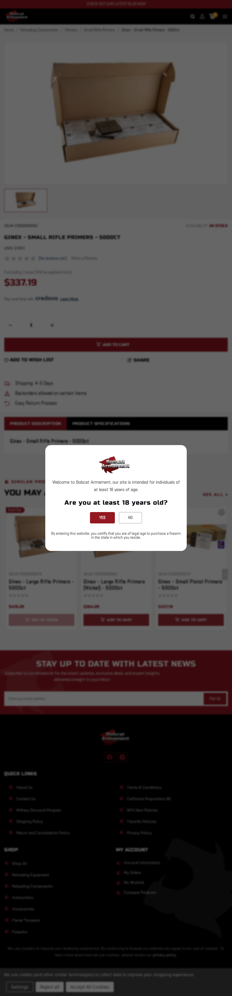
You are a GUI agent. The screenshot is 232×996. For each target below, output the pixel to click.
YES (102, 517)
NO (130, 517)
